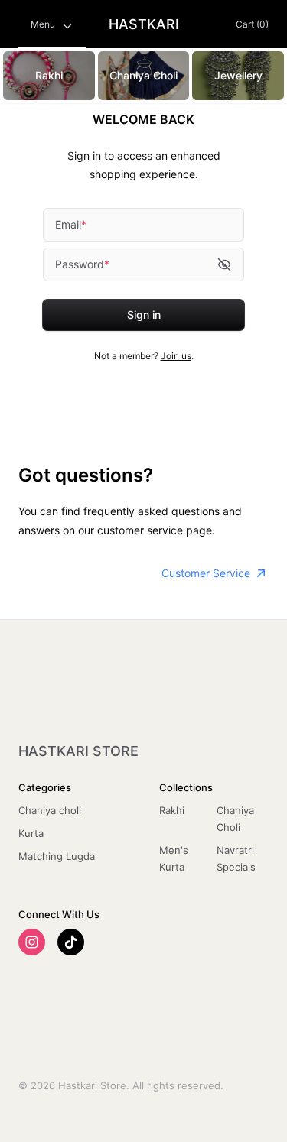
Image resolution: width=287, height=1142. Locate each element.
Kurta (31, 833)
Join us (176, 356)
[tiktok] (70, 942)
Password (82, 264)
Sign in (144, 314)
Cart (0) (252, 24)
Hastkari (144, 24)
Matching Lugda (56, 856)
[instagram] (31, 942)
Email (70, 224)
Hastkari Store (78, 751)
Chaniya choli (49, 810)
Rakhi (171, 810)
